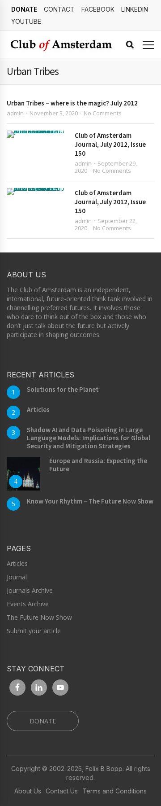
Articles (38, 409)
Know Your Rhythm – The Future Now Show (90, 501)
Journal (17, 577)
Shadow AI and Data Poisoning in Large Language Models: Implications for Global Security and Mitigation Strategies (88, 437)
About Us (27, 791)
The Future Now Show (39, 617)
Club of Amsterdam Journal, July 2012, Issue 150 (110, 144)
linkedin (134, 9)
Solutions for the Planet (63, 389)
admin (15, 113)
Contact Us (62, 791)
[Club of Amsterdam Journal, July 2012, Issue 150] (36, 134)
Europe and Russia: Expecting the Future (98, 464)
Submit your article (34, 630)
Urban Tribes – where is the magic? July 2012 (72, 103)
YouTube (26, 21)
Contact (59, 9)
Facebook (97, 9)
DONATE (24, 9)
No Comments (103, 113)
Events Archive (28, 604)
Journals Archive (30, 590)
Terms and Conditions (114, 791)
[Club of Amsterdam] (60, 45)
